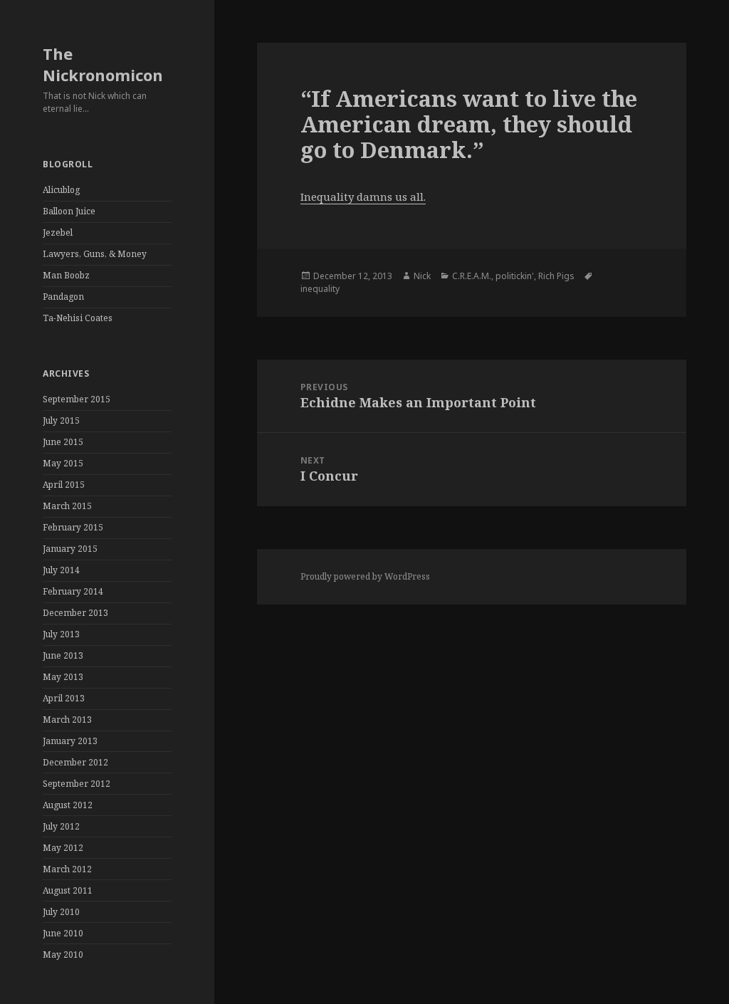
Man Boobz (66, 275)
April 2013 (64, 698)
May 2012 (63, 848)
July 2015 (61, 420)
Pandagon (63, 297)
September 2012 (76, 784)
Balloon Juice (69, 211)
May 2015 (63, 463)
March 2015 (67, 506)
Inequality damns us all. (363, 196)
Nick (422, 276)
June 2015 (63, 442)
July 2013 (61, 634)
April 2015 (64, 485)
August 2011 (68, 890)
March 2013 (67, 719)
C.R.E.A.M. (471, 276)
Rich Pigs (556, 276)
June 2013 (63, 655)
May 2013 (63, 677)
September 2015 (76, 399)
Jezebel (58, 232)
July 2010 (61, 912)
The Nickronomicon (103, 64)
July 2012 (61, 826)
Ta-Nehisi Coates (77, 318)
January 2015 (70, 549)
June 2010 (63, 933)
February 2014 (73, 591)
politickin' (514, 276)
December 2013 (75, 613)
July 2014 (61, 570)
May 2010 (63, 954)
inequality (320, 289)
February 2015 (73, 527)
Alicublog (61, 190)
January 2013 (70, 741)
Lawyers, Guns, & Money (95, 254)
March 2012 (67, 869)
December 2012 (75, 762)
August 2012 (68, 805)
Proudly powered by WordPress (365, 576)
